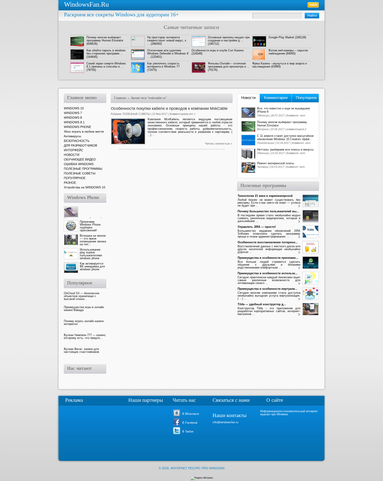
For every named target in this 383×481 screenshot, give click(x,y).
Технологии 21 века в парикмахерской (265, 195)
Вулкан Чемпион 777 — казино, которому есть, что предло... (85, 336)
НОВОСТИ (71, 154)
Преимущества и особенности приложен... (268, 257)
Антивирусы (72, 136)
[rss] (313, 5)
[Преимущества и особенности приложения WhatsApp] (299, 268)
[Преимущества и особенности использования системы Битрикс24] (299, 283)
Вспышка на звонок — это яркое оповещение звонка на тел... (93, 240)
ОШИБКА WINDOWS (79, 164)
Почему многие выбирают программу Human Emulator (104, 39)
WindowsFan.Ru (86, 4)
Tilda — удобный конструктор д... (262, 304)
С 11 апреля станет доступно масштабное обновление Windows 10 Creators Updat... (285, 137)
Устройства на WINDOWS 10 (84, 187)
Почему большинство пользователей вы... (268, 211)
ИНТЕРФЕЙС (73, 150)
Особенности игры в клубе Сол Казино (218, 50)
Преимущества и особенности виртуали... (267, 288)
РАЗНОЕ (70, 182)
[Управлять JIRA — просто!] (299, 237)
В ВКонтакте (190, 413)
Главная (120, 98)
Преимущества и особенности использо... (268, 273)
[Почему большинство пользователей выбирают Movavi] (299, 221)
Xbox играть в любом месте (84, 131)
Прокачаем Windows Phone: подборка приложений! (90, 226)
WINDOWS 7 (73, 113)
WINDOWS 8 (73, 117)
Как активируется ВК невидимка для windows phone (92, 266)
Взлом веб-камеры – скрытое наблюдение (288, 52)
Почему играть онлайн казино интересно (84, 322)
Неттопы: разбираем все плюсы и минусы (285, 149)
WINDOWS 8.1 (74, 122)
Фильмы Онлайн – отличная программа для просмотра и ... (228, 65)
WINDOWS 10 (74, 108)
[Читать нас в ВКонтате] (177, 416)
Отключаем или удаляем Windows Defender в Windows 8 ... (167, 53)
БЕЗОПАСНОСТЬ (76, 141)
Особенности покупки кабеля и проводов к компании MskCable (169, 108)
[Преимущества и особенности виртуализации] (299, 299)
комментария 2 (296, 129)
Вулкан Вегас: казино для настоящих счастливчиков (81, 350)
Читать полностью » (218, 143)
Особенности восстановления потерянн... (268, 242)
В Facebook (190, 422)
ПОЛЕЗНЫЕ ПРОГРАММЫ (83, 168)
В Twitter (187, 431)
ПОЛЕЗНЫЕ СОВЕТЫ (136, 114)
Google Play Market (281, 37)
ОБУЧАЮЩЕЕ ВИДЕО (80, 159)
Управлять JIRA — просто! (257, 226)
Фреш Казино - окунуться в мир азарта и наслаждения (279, 65)
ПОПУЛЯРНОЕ (75, 178)
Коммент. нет (296, 115)
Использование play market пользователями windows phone (91, 254)
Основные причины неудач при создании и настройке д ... (229, 39)
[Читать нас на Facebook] (177, 425)
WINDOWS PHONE (77, 127)
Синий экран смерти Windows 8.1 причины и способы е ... (106, 65)
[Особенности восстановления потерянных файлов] (299, 252)
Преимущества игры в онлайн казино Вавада (84, 308)
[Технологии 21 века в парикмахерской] (299, 206)
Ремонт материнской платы (275, 163)
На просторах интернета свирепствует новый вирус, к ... (166, 40)
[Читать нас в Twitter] (177, 434)
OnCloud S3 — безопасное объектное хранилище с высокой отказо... (81, 296)
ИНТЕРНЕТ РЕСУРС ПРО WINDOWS (198, 468)
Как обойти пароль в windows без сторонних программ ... (106, 52)
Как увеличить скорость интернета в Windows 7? (163, 65)
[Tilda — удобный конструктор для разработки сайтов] (299, 314)
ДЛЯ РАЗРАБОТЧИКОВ (80, 145)
